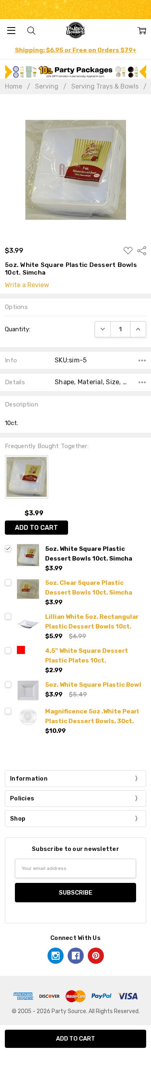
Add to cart (36, 527)
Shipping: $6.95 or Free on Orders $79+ (76, 50)
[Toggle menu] (11, 30)
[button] (75, 72)
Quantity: (17, 329)
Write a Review (27, 285)
